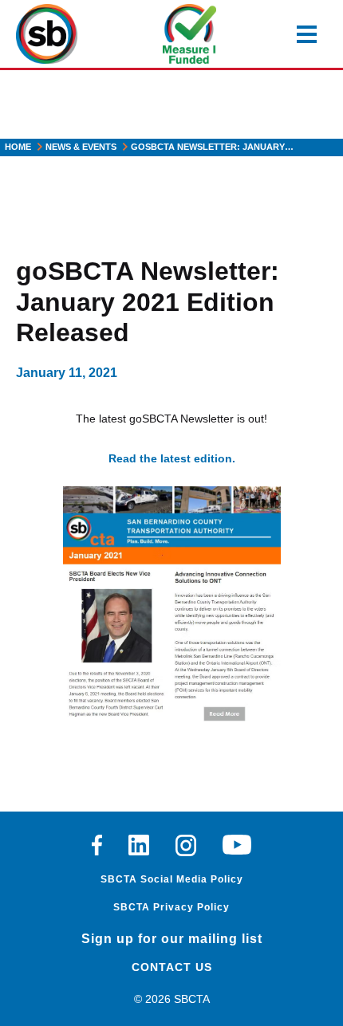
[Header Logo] (46, 34)
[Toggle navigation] (306, 34)
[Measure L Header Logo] (189, 34)
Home (18, 146)
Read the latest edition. (171, 458)
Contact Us (172, 967)
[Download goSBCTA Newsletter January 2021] (172, 605)
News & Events (80, 146)
